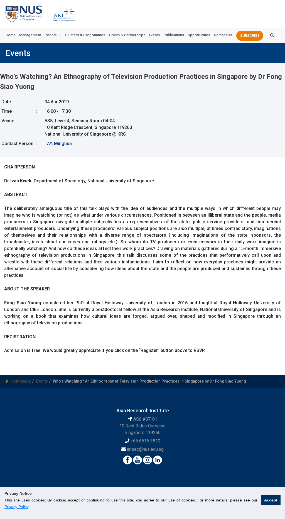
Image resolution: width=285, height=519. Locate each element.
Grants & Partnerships (127, 35)
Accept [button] (270, 500)
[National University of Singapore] (24, 13)
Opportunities (199, 35)
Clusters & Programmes (85, 35)
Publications (173, 35)
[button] (249, 36)
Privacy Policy (16, 507)
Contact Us (223, 35)
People (51, 35)
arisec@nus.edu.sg (145, 449)
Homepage (21, 381)
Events (154, 35)
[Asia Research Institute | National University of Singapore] (63, 13)
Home (11, 35)
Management (30, 35)
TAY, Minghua (58, 143)
